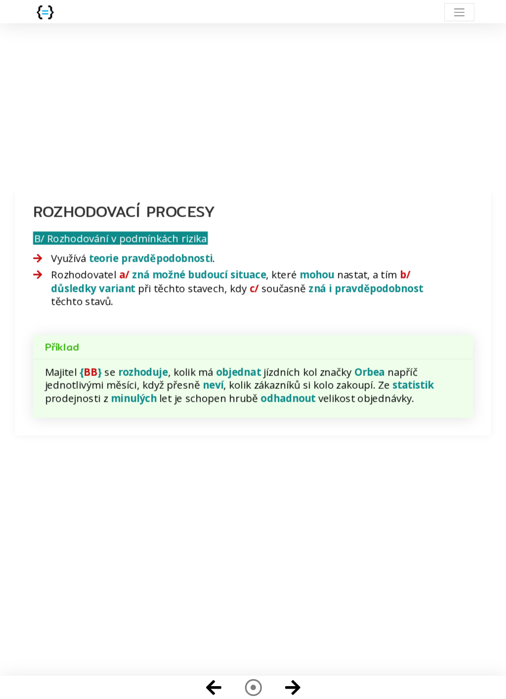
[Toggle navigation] (459, 12)
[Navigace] (253, 687)
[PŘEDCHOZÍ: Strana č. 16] (213, 687)
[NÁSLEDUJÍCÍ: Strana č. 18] (292, 687)
